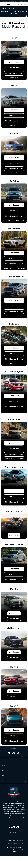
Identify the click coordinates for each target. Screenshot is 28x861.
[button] (26, 16)
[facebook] (9, 753)
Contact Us (15, 840)
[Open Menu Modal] (2, 4)
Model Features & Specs (14, 73)
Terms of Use (9, 843)
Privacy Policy (8, 840)
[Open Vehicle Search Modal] (7, 858)
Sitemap (21, 840)
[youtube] (14, 753)
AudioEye (21, 843)
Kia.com (15, 843)
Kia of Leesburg (18, 847)
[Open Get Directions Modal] (19, 4)
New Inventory (14, 68)
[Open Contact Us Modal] (17, 4)
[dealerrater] (18, 753)
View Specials (14, 62)
